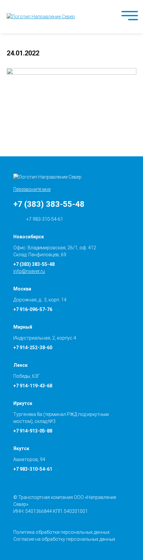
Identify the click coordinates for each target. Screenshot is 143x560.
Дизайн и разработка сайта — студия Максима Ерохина (134, 540)
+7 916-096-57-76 (32, 309)
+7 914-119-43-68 (32, 385)
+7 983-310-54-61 (44, 219)
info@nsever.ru (29, 271)
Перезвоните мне (32, 189)
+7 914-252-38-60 (32, 347)
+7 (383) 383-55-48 (48, 204)
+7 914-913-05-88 (32, 431)
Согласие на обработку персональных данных (64, 539)
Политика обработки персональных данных (61, 532)
